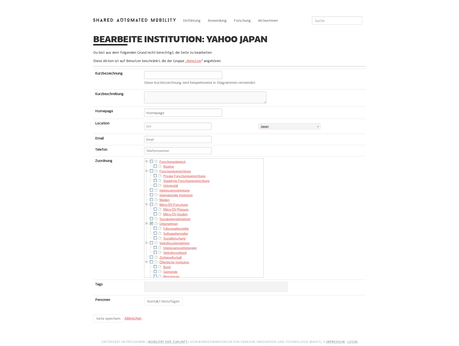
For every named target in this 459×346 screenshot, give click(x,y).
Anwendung (217, 20)
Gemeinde (170, 272)
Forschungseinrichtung (175, 171)
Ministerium (171, 276)
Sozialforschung (174, 238)
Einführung (192, 20)
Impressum (335, 341)
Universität (170, 185)
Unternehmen (168, 224)
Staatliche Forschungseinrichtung (186, 181)
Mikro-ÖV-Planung (175, 209)
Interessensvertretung (174, 190)
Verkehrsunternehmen (174, 243)
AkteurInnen (268, 20)
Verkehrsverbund (174, 253)
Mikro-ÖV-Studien (175, 214)
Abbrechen (133, 318)
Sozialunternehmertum (175, 219)
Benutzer (194, 61)
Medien (164, 200)
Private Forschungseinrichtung (184, 176)
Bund (166, 267)
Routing (168, 166)
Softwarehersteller (175, 233)
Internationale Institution (176, 195)
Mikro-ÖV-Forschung (173, 205)
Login (353, 341)
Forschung (242, 20)
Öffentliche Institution (174, 262)
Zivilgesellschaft (170, 257)
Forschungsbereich (172, 162)
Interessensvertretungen (180, 248)
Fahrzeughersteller (176, 228)
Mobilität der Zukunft (167, 341)
